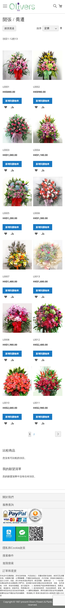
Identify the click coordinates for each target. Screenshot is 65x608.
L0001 (6, 86)
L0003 (6, 150)
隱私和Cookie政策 (14, 548)
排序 (39, 28)
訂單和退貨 (9, 571)
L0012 (36, 339)
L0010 (6, 402)
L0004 (36, 150)
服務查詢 (8, 505)
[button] (6, 107)
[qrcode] (32, 534)
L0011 (36, 402)
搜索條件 (8, 555)
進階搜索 (8, 563)
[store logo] (22, 6)
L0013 (36, 276)
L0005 (6, 213)
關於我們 (8, 497)
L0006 (36, 213)
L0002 (36, 86)
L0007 (6, 276)
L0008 (6, 339)
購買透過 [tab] (9, 28)
